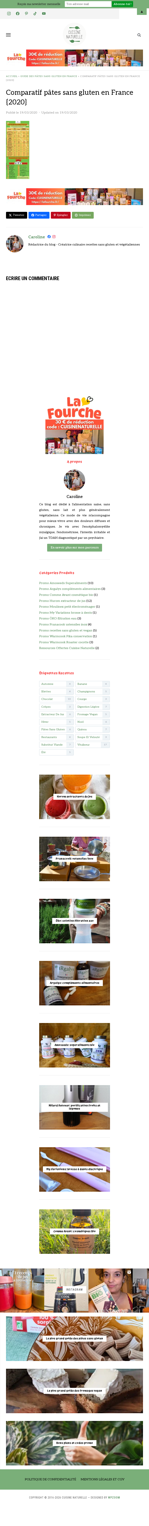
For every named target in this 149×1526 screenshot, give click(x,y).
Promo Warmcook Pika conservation (65, 636)
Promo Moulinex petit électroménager (67, 607)
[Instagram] (53, 237)
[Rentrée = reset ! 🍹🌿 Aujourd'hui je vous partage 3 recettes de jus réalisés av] (22, 1291)
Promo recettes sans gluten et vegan (65, 630)
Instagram (74, 1289)
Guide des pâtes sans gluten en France (48, 76)
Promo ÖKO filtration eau (58, 618)
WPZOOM (114, 1497)
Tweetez (18, 215)
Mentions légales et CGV (102, 1479)
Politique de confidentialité (50, 1479)
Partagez (41, 215)
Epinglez (62, 215)
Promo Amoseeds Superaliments (63, 583)
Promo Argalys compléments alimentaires (70, 589)
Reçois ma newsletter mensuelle (38, 4)
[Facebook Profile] (49, 237)
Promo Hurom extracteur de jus (62, 601)
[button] (8, 34)
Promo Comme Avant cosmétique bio (66, 595)
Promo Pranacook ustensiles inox (63, 624)
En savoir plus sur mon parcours (75, 547)
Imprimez (85, 215)
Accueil (11, 76)
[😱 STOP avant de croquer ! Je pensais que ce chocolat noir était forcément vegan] (110, 1291)
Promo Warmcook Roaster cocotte (64, 642)
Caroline (36, 237)
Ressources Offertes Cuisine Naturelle (67, 648)
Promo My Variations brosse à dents (65, 613)
